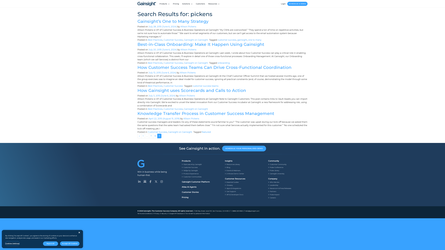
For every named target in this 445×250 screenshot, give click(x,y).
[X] (156, 181)
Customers (200, 4)
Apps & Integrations (234, 188)
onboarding (224, 63)
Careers (273, 198)
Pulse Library (274, 170)
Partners (273, 191)
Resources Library (233, 164)
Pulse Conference (276, 167)
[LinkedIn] (139, 181)
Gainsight (147, 211)
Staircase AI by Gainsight (192, 164)
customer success (227, 40)
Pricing (176, 4)
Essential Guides (233, 182)
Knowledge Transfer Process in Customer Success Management (205, 113)
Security (164, 213)
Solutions (186, 4)
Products (163, 4)
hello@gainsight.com (252, 211)
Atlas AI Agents (189, 187)
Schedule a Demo (297, 4)
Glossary (230, 185)
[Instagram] (161, 181)
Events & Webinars (233, 170)
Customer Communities (192, 177)
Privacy (156, 213)
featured (206, 132)
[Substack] (145, 181)
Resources (212, 4)
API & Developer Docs (235, 194)
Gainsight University (277, 174)
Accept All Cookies (70, 243)
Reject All (50, 243)
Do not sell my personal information (198, 213)
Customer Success (173, 40)
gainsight (242, 40)
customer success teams (205, 86)
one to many (254, 40)
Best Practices (155, 40)
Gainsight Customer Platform (196, 182)
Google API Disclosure (176, 213)
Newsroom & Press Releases (280, 188)
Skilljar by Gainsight (190, 170)
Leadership (274, 185)
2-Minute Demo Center (235, 174)
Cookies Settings (12, 243)
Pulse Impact (275, 194)
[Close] (79, 232)
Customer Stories (190, 192)
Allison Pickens (188, 26)
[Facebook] (150, 181)
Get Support (231, 191)
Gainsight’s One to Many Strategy (172, 21)
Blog (228, 167)
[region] (42, 239)
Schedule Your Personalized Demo (244, 148)
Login (283, 4)
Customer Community (278, 164)
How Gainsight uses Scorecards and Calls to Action (191, 90)
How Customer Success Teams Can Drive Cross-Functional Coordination (214, 67)
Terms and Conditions (144, 213)
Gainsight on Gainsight (196, 40)
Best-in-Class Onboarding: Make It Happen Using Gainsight (200, 44)
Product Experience (191, 174)
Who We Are (274, 182)
